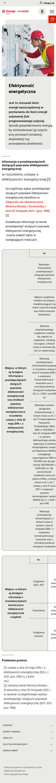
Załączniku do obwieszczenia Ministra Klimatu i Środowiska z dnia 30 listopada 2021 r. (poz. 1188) (28, 206)
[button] (52, 19)
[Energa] (15, 11)
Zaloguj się (48, 3)
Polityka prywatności (14, 767)
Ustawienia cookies (33, 767)
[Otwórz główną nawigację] (52, 11)
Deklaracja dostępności (15, 770)
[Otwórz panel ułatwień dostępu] (42, 11)
